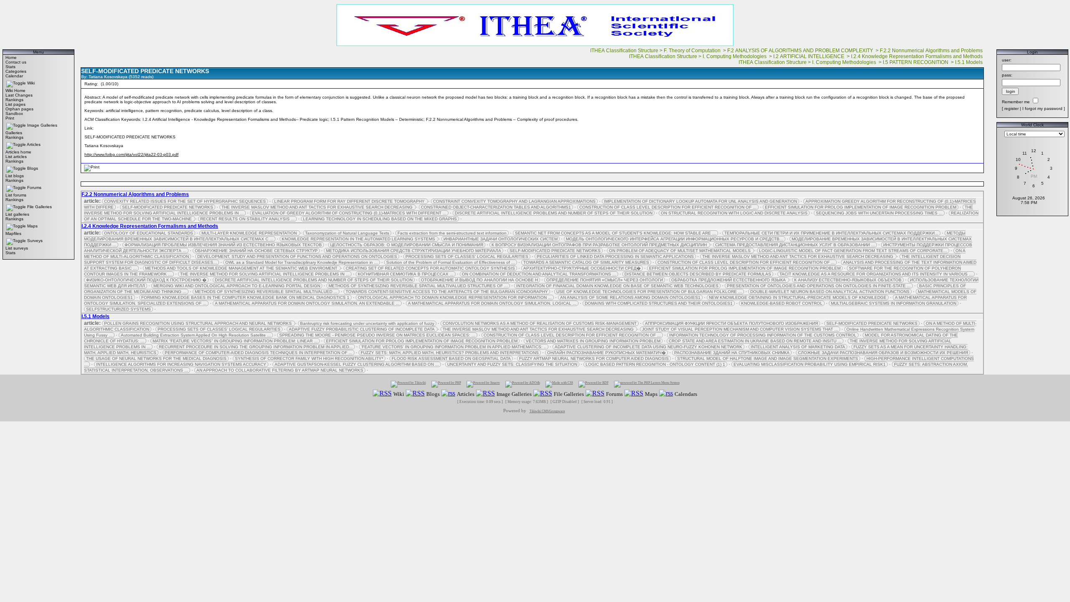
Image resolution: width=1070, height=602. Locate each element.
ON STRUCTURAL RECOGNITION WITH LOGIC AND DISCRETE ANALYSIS (734, 213)
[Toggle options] (16, 83)
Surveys (35, 240)
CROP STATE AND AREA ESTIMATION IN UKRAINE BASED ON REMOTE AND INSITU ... (755, 341)
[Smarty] (483, 384)
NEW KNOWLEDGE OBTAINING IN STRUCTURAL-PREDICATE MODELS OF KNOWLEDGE (798, 297)
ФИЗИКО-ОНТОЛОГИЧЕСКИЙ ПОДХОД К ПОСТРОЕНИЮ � (146, 280)
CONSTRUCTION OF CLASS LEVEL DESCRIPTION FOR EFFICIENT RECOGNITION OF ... (668, 207)
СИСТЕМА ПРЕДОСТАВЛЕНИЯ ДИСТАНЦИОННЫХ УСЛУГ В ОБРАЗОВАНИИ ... (795, 244)
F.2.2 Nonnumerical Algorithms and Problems (932, 51)
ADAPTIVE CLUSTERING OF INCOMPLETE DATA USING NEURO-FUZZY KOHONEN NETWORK (648, 346)
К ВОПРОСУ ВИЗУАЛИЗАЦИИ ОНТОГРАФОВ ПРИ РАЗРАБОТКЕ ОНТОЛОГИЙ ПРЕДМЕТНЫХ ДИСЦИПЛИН (600, 244)
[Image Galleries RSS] (485, 393)
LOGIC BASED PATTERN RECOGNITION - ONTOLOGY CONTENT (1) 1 (655, 364)
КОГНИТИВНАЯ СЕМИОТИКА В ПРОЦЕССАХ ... (405, 274)
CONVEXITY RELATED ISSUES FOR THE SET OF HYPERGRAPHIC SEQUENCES (185, 201)
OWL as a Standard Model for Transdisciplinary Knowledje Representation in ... (301, 262)
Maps (32, 226)
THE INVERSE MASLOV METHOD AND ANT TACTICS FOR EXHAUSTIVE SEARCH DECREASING (318, 207)
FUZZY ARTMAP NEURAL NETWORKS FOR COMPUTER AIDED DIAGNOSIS (594, 358)
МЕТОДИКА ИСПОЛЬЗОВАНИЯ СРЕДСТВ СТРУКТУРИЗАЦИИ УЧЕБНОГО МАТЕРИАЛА (413, 250)
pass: (1007, 75)
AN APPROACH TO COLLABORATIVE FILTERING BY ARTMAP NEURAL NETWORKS (279, 370)
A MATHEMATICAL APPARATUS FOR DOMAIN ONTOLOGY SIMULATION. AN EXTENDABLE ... (307, 303)
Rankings (14, 99)
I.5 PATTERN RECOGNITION (916, 62)
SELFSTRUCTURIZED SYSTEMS (118, 309)
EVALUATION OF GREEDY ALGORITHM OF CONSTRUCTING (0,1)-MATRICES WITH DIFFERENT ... (349, 213)
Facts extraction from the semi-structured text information (452, 233)
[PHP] (446, 384)
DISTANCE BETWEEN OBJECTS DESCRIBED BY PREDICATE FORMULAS (697, 274)
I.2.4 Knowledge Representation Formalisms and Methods (917, 56)
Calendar (14, 76)
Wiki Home (15, 90)
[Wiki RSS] (382, 393)
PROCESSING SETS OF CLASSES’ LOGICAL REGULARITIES (466, 256)
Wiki (31, 83)
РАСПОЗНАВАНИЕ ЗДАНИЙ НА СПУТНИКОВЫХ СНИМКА (732, 352)
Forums (34, 187)
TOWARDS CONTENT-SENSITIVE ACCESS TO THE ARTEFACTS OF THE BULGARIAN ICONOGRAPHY (447, 291)
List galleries (17, 214)
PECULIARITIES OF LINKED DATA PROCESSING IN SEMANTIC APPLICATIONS (615, 256)
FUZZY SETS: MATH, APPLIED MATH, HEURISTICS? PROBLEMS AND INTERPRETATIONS (450, 352)
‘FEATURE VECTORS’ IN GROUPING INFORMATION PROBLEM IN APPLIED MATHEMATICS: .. (453, 346)
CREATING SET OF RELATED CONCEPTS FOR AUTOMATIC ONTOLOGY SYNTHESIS (430, 268)
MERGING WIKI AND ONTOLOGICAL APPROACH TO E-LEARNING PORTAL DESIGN (236, 285)
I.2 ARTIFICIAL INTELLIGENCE (809, 56)
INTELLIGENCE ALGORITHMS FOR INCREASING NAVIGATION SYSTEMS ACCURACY (181, 364)
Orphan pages (19, 109)
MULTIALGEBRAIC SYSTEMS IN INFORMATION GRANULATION (893, 303)
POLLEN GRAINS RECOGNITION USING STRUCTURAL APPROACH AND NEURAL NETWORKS (198, 323)
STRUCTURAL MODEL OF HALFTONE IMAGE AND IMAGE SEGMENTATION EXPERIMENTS (767, 358)
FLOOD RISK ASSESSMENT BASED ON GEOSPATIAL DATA (451, 358)
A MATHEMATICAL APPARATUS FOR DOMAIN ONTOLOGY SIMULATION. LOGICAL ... (492, 303)
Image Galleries (42, 125)
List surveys (16, 248)
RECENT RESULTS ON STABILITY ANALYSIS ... (247, 219)
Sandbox (14, 113)
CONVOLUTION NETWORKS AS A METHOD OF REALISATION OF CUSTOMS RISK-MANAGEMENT (540, 323)
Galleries (13, 132)
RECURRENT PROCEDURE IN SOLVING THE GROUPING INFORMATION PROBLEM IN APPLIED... (256, 346)
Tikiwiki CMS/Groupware (547, 411)
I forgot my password (1042, 108)
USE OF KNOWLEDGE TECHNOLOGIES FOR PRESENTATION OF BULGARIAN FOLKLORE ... (649, 291)
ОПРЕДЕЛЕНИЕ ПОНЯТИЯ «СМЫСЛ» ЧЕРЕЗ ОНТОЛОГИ (604, 280)
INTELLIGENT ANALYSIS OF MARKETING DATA (798, 346)
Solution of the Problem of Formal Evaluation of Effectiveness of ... (450, 262)
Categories (15, 71)
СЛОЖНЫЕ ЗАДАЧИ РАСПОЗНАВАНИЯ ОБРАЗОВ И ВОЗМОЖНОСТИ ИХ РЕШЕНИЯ (883, 352)
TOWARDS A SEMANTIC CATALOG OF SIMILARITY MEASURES (586, 262)
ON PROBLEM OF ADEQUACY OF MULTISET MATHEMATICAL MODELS (680, 250)
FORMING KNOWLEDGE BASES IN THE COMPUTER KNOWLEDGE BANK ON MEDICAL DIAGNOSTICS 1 (245, 297)
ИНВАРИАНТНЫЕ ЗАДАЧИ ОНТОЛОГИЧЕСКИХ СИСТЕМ (500, 239)
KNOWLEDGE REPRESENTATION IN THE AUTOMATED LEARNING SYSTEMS (359, 239)
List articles (16, 156)
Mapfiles (13, 233)
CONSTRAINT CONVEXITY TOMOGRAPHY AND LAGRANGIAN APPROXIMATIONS (514, 201)
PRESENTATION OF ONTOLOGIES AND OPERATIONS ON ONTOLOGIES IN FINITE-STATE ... (819, 285)
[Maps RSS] (633, 393)
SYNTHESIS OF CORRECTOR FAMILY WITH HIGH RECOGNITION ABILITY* (309, 358)
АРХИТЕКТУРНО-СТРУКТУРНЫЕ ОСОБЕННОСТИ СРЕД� (582, 268)
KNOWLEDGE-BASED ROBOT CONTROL (782, 303)
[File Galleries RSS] (542, 393)
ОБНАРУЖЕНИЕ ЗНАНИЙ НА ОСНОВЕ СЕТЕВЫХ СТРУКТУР (256, 250)
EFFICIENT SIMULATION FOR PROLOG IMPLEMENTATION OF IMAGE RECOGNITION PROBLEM (860, 207)
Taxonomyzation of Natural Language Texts (347, 233)
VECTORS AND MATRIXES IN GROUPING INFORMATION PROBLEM (593, 341)
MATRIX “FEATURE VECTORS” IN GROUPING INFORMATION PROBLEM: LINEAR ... (235, 341)
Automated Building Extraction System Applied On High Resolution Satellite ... (196, 335)
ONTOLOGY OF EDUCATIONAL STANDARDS (148, 233)
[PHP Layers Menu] (647, 384)
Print (9, 118)
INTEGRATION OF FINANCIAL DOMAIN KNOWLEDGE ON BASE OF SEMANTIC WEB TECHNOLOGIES (617, 285)
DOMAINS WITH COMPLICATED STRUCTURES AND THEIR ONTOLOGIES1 (659, 303)
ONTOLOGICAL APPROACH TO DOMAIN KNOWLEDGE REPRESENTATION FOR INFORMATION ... (455, 297)
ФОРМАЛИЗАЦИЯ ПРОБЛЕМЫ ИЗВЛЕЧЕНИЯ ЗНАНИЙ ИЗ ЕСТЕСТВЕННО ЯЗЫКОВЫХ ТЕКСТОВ (223, 244)
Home (11, 57)
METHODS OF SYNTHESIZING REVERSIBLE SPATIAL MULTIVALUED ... (266, 291)
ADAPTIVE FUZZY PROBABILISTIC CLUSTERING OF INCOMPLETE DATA (362, 329)
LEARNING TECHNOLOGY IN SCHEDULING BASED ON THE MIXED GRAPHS (380, 219)
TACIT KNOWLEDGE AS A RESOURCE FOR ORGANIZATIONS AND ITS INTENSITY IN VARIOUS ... (876, 274)
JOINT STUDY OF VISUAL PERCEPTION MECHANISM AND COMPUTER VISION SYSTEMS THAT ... (740, 329)
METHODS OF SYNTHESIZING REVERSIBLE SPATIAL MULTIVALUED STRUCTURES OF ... (418, 285)
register (1011, 108)
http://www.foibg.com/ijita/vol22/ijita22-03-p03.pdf (131, 154)
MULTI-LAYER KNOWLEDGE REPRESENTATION (249, 233)
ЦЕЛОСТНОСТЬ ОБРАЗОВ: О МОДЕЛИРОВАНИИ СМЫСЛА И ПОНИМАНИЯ (406, 244)
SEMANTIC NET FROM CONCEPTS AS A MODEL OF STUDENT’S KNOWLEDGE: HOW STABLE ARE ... (615, 233)
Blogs (32, 168)
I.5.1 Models (969, 62)
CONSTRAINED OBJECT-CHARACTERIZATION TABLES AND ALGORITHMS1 (496, 207)
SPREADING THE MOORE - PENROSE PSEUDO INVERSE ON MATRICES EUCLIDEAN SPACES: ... (377, 335)
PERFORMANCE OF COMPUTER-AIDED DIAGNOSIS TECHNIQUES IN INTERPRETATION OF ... (258, 352)
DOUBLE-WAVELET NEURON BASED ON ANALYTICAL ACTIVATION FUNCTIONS (830, 291)
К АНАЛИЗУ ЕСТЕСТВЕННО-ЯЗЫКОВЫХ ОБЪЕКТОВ (848, 280)
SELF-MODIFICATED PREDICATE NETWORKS (167, 207)
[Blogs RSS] (415, 393)
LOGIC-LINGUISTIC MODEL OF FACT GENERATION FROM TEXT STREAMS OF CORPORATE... (853, 250)
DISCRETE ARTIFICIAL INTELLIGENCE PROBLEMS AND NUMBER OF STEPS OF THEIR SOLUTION (553, 213)
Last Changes (19, 95)
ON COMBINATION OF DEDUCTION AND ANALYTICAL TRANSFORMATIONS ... (539, 274)
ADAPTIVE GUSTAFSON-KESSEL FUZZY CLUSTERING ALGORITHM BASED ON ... (357, 364)
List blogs (14, 175)
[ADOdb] (522, 384)
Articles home (18, 152)
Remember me (1016, 101)
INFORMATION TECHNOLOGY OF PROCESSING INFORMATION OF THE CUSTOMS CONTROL (762, 335)
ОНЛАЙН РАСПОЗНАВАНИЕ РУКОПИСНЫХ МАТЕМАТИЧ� (606, 352)
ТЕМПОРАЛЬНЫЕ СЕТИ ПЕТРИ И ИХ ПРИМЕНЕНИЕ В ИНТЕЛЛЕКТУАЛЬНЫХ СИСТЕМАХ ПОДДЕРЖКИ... (831, 233)
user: (1006, 60)
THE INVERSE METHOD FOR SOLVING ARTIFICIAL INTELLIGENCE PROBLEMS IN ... (264, 274)
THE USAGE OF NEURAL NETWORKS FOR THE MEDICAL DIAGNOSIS (156, 358)
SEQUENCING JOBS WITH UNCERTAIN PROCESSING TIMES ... (879, 213)
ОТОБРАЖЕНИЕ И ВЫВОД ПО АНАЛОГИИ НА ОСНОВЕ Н (479, 280)
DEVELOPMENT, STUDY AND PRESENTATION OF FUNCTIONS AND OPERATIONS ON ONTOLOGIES (297, 256)
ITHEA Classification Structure (624, 51)
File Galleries (39, 206)
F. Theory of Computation (693, 51)
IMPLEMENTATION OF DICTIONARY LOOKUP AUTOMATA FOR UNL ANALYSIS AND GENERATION (700, 201)
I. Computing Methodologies (735, 56)
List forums (15, 195)
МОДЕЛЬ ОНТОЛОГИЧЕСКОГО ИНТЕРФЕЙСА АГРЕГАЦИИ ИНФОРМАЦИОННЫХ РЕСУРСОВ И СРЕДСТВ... (674, 239)
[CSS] (559, 384)
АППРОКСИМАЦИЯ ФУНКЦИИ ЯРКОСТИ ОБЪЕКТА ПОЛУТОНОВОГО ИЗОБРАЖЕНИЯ (731, 323)
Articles (34, 144)
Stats (10, 66)
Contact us (15, 62)
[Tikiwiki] (408, 384)
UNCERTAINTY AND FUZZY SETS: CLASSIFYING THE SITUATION (512, 364)
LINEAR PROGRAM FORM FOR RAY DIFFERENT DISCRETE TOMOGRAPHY (350, 201)
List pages (15, 104)
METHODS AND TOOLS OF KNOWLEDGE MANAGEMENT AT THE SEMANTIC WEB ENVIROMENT (242, 268)
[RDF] (593, 384)
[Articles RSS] (448, 393)
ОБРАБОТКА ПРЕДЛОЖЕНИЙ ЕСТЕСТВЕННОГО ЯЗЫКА (729, 280)
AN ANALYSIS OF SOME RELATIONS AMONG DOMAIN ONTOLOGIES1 (630, 297)
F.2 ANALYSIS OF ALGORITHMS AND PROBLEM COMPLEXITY (800, 51)
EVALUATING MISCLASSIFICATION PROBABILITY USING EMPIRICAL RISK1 (810, 364)
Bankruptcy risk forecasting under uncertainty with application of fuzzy (367, 323)
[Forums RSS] (595, 393)
